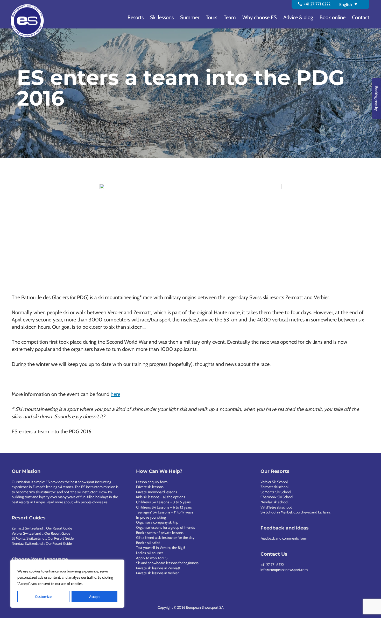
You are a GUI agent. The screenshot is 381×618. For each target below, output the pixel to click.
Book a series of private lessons (160, 532)
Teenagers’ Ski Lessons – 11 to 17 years (164, 512)
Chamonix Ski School (276, 497)
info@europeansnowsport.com (284, 569)
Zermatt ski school (274, 486)
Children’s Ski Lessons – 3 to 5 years (163, 502)
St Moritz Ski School (275, 492)
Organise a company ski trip (157, 522)
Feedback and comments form (283, 538)
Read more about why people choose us (77, 502)
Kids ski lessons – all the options (160, 497)
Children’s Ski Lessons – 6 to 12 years (164, 507)
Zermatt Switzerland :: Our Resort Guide (42, 528)
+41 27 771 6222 (272, 564)
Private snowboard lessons (156, 492)
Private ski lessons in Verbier (157, 573)
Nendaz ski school (274, 502)
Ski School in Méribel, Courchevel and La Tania (295, 512)
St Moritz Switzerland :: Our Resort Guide (43, 538)
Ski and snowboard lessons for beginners (167, 563)
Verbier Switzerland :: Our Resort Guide (41, 533)
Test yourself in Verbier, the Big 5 (160, 547)
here (115, 394)
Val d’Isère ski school (276, 507)
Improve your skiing (151, 517)
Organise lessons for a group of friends (165, 527)
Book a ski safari (148, 542)
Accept (94, 596)
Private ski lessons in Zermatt (158, 568)
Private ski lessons (150, 486)
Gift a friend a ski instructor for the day (165, 537)
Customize (43, 596)
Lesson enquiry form (151, 482)
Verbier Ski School (274, 482)
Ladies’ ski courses (149, 552)
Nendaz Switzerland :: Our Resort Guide (42, 543)
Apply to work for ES (151, 558)
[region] (67, 584)
